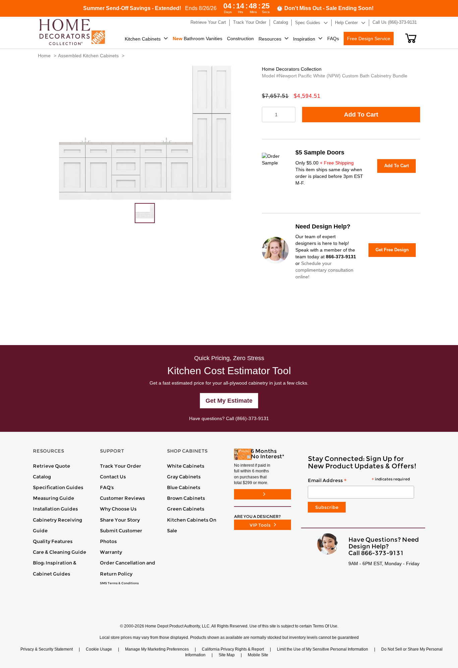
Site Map (227, 655)
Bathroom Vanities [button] (197, 38)
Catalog (42, 477)
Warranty (111, 552)
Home (44, 55)
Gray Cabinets (184, 477)
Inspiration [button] (304, 39)
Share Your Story (120, 520)
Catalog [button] (280, 22)
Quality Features (52, 541)
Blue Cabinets (183, 487)
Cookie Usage (99, 649)
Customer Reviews (122, 498)
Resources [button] (270, 39)
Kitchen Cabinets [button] (143, 39)
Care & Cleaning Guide (59, 552)
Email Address (359, 481)
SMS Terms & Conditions (119, 583)
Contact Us (113, 477)
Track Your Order (120, 466)
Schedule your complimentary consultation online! (324, 270)
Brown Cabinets (186, 498)
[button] (411, 38)
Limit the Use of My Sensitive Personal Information (322, 649)
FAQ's (107, 487)
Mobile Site (258, 655)
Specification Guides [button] (58, 487)
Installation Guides (55, 509)
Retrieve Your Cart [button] (208, 22)
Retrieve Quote (51, 466)
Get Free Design (392, 249)
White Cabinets (185, 466)
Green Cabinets (185, 509)
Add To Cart (361, 114)
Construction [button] (240, 38)
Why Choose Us (118, 509)
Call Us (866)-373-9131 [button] (395, 22)
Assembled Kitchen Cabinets (88, 55)
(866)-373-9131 (252, 418)
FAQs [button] (333, 38)
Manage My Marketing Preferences (157, 649)
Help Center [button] (346, 22)
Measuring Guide (53, 498)
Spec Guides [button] (307, 22)
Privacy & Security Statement (46, 649)
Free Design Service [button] (368, 38)
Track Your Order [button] (249, 22)
